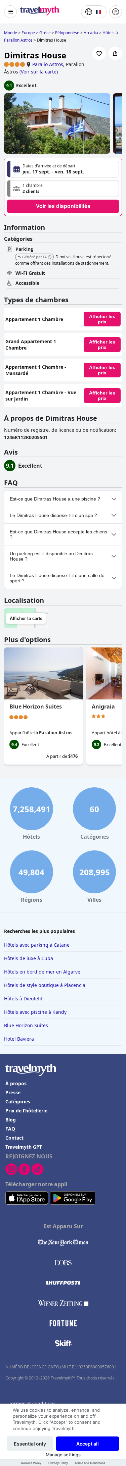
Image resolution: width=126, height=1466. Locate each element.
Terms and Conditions (90, 1463)
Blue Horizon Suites (35, 706)
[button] (63, 188)
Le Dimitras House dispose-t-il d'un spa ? (53, 515)
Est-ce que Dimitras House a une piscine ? (55, 499)
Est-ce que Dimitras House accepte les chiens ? (58, 534)
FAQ (10, 1128)
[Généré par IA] (49, 257)
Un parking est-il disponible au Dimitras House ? (51, 556)
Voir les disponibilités (63, 206)
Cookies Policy (31, 1463)
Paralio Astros (47, 64)
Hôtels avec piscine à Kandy (35, 1012)
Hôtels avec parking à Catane (37, 945)
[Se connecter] (115, 11)
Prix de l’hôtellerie (26, 1110)
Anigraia (103, 706)
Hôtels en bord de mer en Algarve (42, 971)
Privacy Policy (58, 1463)
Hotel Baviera (19, 1039)
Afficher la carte (26, 618)
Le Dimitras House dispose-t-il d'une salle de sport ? (57, 578)
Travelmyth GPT (23, 1147)
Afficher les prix (102, 319)
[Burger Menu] (10, 11)
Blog (10, 1119)
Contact (14, 1138)
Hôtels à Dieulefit (23, 998)
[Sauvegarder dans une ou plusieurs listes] (99, 53)
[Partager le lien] (115, 53)
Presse (12, 1092)
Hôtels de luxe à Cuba (28, 958)
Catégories (17, 1101)
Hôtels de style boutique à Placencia (44, 985)
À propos (16, 1083)
